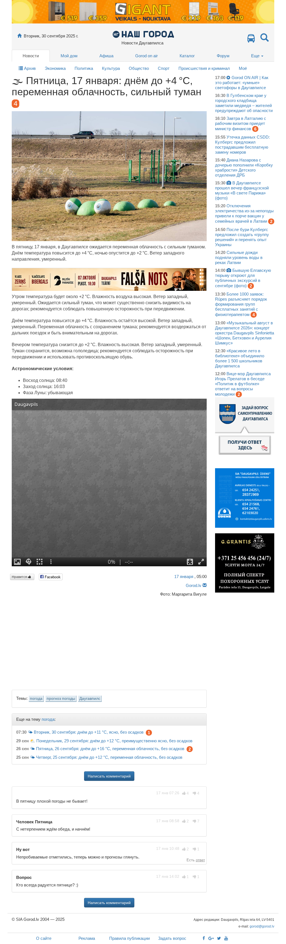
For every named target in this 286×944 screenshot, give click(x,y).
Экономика (55, 68)
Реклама (86, 938)
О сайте (43, 938)
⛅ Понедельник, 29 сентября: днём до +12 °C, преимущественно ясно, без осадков (111, 740)
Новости (31, 55)
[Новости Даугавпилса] (143, 34)
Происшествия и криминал (204, 68)
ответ (200, 860)
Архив (29, 68)
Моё (243, 68)
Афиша (106, 55)
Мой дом (69, 55)
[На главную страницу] (19, 36)
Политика (84, 68)
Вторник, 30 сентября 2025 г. (51, 36)
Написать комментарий (109, 776)
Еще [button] (256, 55)
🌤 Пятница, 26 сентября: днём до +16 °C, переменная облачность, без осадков (107, 748)
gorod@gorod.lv (262, 926)
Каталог (187, 55)
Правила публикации (129, 938)
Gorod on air (146, 55)
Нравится (20, 577)
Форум (223, 55)
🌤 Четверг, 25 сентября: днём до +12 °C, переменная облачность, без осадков (106, 757)
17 (183, 576)
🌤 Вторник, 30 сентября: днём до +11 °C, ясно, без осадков (86, 732)
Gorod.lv (193, 585)
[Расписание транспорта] (251, 39)
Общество (139, 68)
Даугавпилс (89, 698)
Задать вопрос (172, 938)
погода (36, 698)
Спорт (164, 68)
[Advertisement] (109, 642)
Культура (111, 68)
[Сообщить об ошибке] (204, 585)
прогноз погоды (61, 698)
